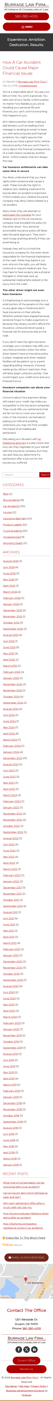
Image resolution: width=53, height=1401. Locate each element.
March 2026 (10, 592)
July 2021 (8, 918)
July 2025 (9, 641)
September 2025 (13, 629)
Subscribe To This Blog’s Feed (25, 1237)
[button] (50, 1380)
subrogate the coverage (17, 215)
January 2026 (11, 604)
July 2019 (8, 1060)
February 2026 (12, 598)
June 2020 (9, 998)
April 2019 (9, 1078)
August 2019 (10, 1054)
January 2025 (11, 678)
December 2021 (12, 887)
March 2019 (10, 1084)
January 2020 (11, 1029)
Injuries (7, 512)
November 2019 (12, 1035)
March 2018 (10, 1158)
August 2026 (10, 561)
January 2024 (11, 752)
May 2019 (8, 1072)
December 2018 (12, 1103)
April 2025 (9, 659)
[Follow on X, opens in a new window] (26, 1349)
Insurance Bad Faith (15, 518)
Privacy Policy (39, 1386)
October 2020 (11, 974)
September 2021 (13, 906)
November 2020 (13, 967)
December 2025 (12, 610)
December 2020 (13, 961)
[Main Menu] (26, 27)
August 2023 (11, 764)
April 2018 (9, 1152)
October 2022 (11, 826)
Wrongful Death (13, 543)
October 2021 (11, 900)
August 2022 (11, 838)
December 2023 (12, 758)
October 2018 (11, 1115)
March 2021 (10, 943)
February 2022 (12, 875)
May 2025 (8, 653)
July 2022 (9, 844)
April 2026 (9, 585)
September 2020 (13, 980)
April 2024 (9, 733)
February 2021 (11, 949)
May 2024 (9, 727)
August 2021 (10, 912)
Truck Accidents (12, 531)
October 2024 (11, 696)
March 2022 (10, 869)
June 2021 (9, 924)
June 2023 (9, 776)
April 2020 (9, 1010)
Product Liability (12, 524)
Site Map (24, 1386)
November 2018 (12, 1109)
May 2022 (9, 856)
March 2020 (10, 1017)
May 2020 (9, 1004)
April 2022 (9, 863)
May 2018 (8, 1146)
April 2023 (9, 789)
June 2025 (9, 647)
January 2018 (11, 1165)
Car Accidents (11, 506)
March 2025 (10, 665)
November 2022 (12, 820)
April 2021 (9, 937)
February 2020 (12, 1023)
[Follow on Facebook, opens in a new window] (18, 1349)
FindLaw (26, 1395)
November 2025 (12, 616)
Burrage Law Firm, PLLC (32, 81)
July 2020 (9, 992)
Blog (6, 494)
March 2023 (10, 795)
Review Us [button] (26, 1369)
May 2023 (9, 783)
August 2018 (10, 1128)
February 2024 (12, 746)
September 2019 (13, 1047)
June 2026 (9, 573)
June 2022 (9, 850)
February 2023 (12, 801)
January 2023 (11, 807)
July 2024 (9, 715)
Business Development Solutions (25, 1390)
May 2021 (8, 930)
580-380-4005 (26, 16)
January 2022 (11, 881)
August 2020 (11, 986)
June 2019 (9, 1066)
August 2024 (11, 709)
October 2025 (11, 622)
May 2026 (8, 579)
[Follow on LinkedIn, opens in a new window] (34, 1349)
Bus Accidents (11, 500)
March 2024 (10, 739)
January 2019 (11, 1097)
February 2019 (11, 1091)
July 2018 (8, 1134)
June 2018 (9, 1140)
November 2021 (12, 893)
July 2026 (9, 567)
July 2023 (9, 770)
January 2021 (11, 955)
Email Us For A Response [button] (28, 1257)
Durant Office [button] (26, 1360)
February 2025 (12, 672)
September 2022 (13, 832)
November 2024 (12, 690)
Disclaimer (11, 1386)
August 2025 (10, 635)
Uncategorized (28, 85)
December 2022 (12, 813)
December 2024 (12, 684)
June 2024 (9, 721)
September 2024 (13, 702)
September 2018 (13, 1121)
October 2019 (11, 1041)
